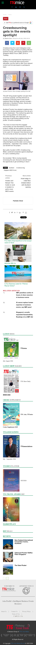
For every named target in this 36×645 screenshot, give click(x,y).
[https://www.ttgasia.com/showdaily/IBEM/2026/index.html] (11, 381)
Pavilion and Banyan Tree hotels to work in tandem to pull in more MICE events (10, 186)
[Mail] (20, 7)
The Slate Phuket (20, 565)
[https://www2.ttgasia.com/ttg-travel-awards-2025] (11, 509)
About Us (3, 611)
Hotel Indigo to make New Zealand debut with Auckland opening (26, 183)
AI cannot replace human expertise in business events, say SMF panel (24, 304)
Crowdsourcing (20, 167)
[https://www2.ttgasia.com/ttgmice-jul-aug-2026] (11, 348)
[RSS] (24, 7)
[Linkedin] (16, 7)
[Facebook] (12, 7)
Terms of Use (16, 614)
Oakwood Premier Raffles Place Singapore (23, 553)
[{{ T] (18, 23)
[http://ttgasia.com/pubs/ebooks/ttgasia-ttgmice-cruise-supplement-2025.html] (11, 414)
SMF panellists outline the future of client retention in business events (25, 295)
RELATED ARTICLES (11, 290)
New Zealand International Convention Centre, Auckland (24, 541)
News (5, 18)
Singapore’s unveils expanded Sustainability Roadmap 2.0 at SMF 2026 (25, 314)
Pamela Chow (8, 38)
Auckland (11, 167)
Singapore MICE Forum (10, 170)
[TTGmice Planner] (11, 480)
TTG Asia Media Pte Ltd (18, 643)
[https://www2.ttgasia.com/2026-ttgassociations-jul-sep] (11, 446)
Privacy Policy (26, 611)
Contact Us (14, 611)
